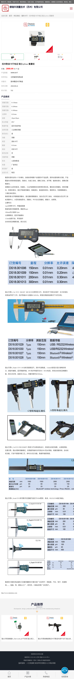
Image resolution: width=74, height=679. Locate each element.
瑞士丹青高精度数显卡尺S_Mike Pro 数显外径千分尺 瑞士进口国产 (24, 639)
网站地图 (52, 663)
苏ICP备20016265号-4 (43, 657)
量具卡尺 (24, 16)
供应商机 (17, 16)
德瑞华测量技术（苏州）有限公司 (33, 660)
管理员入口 (45, 663)
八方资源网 (30, 663)
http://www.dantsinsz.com (9, 593)
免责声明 (38, 663)
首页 (10, 16)
